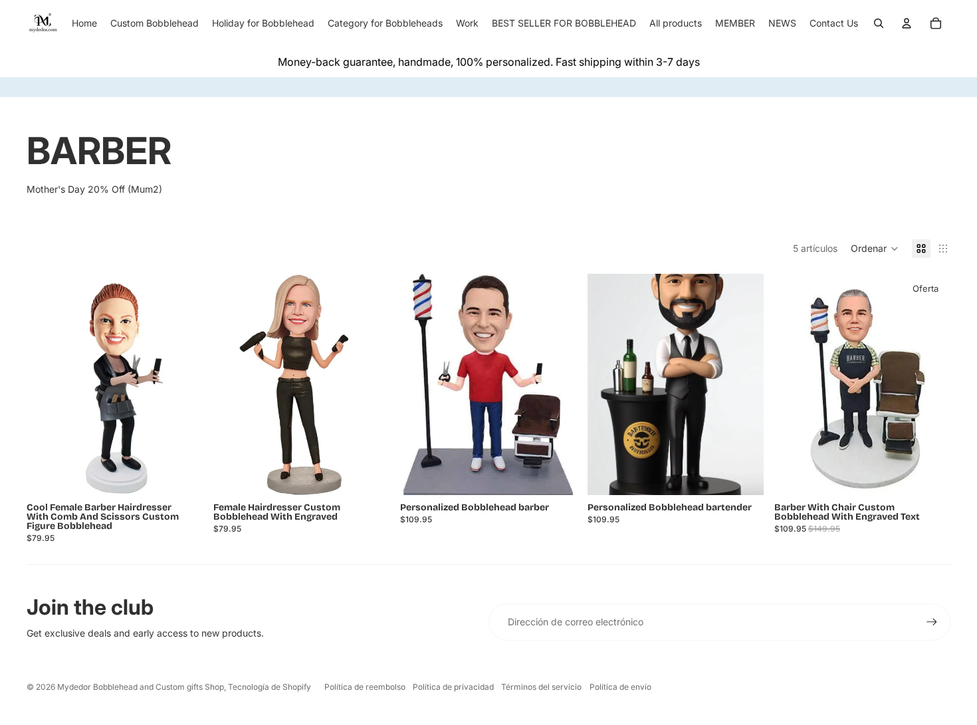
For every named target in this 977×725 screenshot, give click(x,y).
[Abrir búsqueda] (878, 23)
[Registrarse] (931, 622)
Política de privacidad (453, 687)
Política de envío (620, 687)
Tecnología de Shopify (269, 687)
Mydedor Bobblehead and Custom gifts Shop (140, 687)
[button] (875, 248)
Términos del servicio (541, 687)
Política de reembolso (364, 687)
